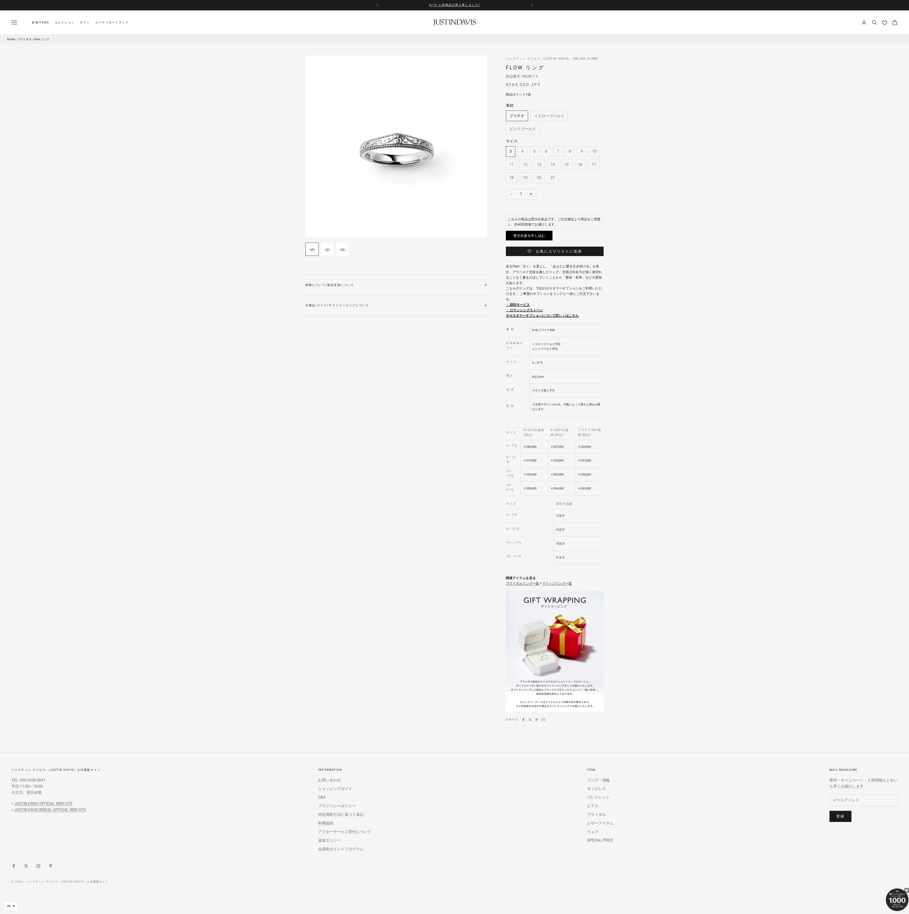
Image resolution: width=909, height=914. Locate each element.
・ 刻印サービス (518, 304)
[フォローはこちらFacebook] (13, 866)
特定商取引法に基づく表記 (341, 814)
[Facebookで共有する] (523, 720)
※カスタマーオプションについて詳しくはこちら (542, 315)
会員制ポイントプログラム (341, 849)
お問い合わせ (329, 780)
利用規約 (325, 823)
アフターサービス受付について (344, 832)
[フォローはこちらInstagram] (38, 866)
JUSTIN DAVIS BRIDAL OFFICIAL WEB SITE (50, 810)
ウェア (592, 832)
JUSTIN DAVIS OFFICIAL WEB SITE (43, 803)
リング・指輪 (598, 780)
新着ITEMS (40, 22)
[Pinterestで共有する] (537, 720)
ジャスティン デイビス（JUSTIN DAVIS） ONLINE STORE (552, 58)
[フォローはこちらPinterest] (50, 866)
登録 (840, 816)
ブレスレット (598, 797)
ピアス (592, 806)
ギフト (85, 22)
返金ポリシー (329, 840)
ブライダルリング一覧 (522, 583)
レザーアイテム (600, 823)
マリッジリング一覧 (557, 583)
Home (11, 39)
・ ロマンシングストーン (524, 310)
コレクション (64, 22)
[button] (11, 905)
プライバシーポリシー (337, 806)
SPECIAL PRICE (600, 840)
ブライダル (24, 39)
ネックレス (596, 788)
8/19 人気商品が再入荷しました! (454, 5)
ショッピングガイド (335, 788)
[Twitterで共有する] (530, 720)
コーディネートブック (112, 22)
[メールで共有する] (543, 720)
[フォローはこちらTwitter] (26, 866)
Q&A (321, 797)
